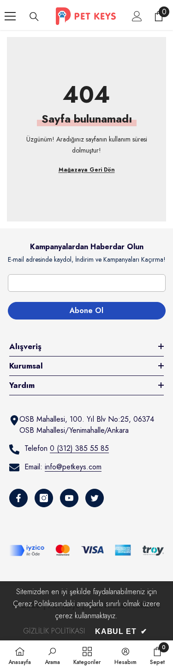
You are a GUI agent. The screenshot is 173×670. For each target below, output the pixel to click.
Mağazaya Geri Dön (87, 170)
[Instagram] (44, 498)
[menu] (10, 16)
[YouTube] (69, 498)
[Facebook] (18, 498)
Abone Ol (86, 310)
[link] (52, 655)
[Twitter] (94, 498)
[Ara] (34, 16)
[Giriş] (137, 16)
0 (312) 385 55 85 (79, 448)
